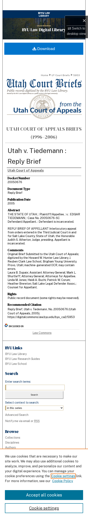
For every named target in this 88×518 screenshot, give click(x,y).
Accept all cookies (44, 495)
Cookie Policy (62, 481)
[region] (44, 483)
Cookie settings (63, 476)
